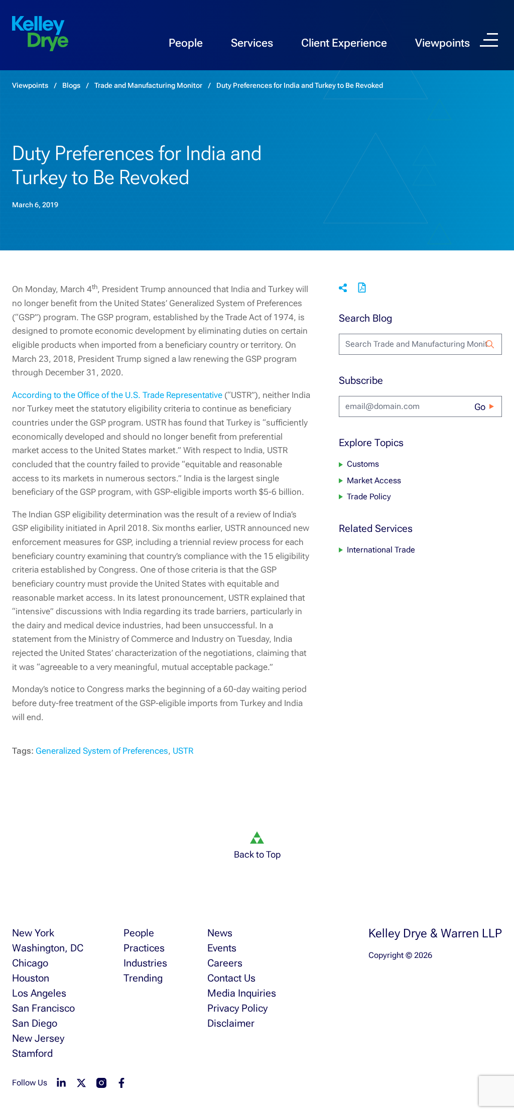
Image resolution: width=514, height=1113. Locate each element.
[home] (40, 34)
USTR (183, 751)
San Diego (34, 1023)
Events (221, 948)
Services (252, 43)
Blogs (71, 85)
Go (479, 406)
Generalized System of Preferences (102, 751)
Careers (224, 963)
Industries (145, 963)
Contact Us (231, 978)
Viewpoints (442, 43)
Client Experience (344, 43)
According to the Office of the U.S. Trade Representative (117, 395)
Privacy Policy (237, 1008)
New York (33, 933)
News (219, 933)
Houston (30, 978)
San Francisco (43, 1008)
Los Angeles (39, 993)
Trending (143, 978)
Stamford (32, 1053)
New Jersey (38, 1038)
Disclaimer (230, 1023)
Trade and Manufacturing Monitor (148, 85)
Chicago (30, 963)
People (186, 43)
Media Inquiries (241, 993)
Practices (144, 948)
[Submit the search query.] (490, 344)
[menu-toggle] (489, 40)
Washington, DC (47, 948)
